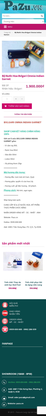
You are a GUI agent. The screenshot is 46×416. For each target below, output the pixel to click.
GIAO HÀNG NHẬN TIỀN (14, 312)
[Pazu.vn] (23, 5)
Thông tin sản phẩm (23, 114)
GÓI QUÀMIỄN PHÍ (13, 304)
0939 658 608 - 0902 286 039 (22, 329)
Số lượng (6, 94)
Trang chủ (7, 32)
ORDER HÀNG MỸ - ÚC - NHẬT (16, 320)
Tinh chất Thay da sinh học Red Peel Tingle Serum (12, 285)
